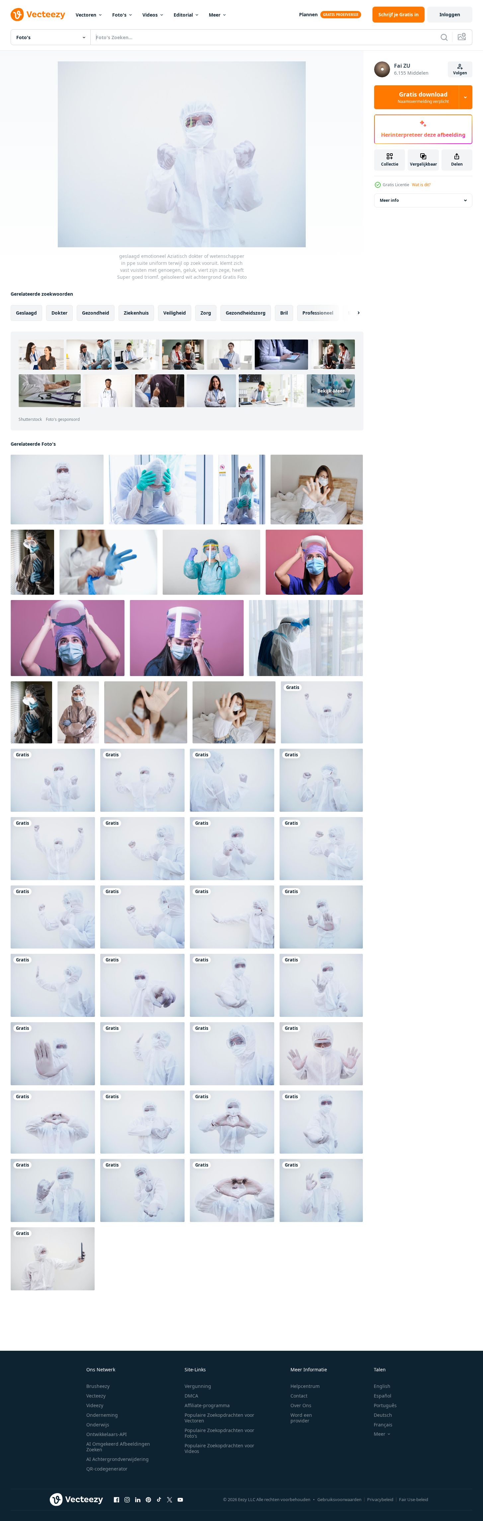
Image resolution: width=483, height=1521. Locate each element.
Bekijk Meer (331, 391)
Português (385, 1405)
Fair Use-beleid (413, 1499)
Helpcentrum (305, 1386)
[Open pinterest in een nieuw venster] (148, 1499)
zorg (206, 313)
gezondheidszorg (246, 313)
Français (383, 1424)
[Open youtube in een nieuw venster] (180, 1499)
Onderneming (102, 1415)
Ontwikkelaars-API (106, 1434)
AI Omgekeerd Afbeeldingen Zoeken (118, 1447)
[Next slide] (352, 313)
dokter (59, 313)
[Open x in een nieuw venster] (169, 1499)
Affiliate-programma (207, 1405)
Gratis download (423, 97)
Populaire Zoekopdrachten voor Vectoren (219, 1418)
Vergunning (198, 1386)
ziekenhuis (136, 313)
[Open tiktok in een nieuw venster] (159, 1499)
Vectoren (86, 15)
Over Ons (300, 1405)
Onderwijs (97, 1424)
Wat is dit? (421, 185)
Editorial (183, 15)
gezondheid (95, 313)
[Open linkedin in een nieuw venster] (137, 1499)
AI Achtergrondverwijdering (117, 1459)
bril (284, 313)
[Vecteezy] (38, 14)
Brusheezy (98, 1386)
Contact (298, 1396)
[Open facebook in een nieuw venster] (116, 1499)
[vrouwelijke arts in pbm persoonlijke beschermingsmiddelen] (32, 562)
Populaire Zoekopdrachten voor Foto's (219, 1433)
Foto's (119, 15)
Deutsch (383, 1415)
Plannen (308, 14)
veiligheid (174, 313)
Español (382, 1396)
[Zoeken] (444, 37)
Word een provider (301, 1418)
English (382, 1386)
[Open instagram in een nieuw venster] (127, 1499)
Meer (214, 15)
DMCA (191, 1396)
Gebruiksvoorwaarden (339, 1499)
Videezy (94, 1405)
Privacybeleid (380, 1499)
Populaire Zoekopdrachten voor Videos (219, 1448)
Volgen (460, 73)
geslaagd (26, 313)
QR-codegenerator (106, 1469)
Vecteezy (96, 1396)
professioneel (317, 313)
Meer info (389, 200)
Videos (150, 15)
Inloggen (450, 14)
